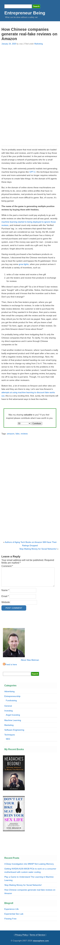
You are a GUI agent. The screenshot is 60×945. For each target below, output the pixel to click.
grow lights (24, 264)
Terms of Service (37, 935)
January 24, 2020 (8, 44)
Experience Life (11, 909)
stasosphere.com (41, 940)
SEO (8, 739)
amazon (10, 433)
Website (5, 602)
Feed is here (11, 664)
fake (18, 433)
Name (5, 590)
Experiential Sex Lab (13, 914)
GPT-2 (32, 172)
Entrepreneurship (12, 696)
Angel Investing (13, 715)
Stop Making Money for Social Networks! (38, 549)
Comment (7, 566)
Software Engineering (14, 730)
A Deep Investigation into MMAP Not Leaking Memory (29, 864)
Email (5, 596)
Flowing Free (10, 918)
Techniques (9, 735)
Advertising (9, 691)
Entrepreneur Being (24, 12)
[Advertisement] (30, 95)
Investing (8, 710)
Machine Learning (12, 720)
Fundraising (11, 700)
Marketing (38, 44)
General (8, 706)
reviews (24, 433)
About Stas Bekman (30, 660)
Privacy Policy (21, 935)
